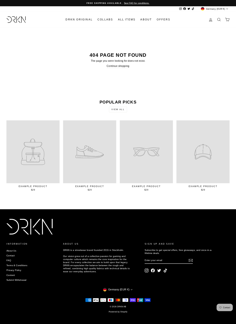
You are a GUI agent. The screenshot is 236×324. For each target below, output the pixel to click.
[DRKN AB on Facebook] (153, 270)
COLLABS (105, 19)
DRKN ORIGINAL (79, 19)
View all (118, 109)
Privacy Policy (13, 270)
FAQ (8, 260)
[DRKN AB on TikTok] (165, 270)
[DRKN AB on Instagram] (147, 270)
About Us (11, 251)
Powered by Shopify (118, 312)
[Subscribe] (191, 260)
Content (10, 275)
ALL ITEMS (127, 19)
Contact (10, 255)
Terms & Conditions (16, 265)
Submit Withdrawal (16, 280)
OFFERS (163, 19)
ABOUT (146, 19)
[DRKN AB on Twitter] (159, 270)
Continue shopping (118, 66)
